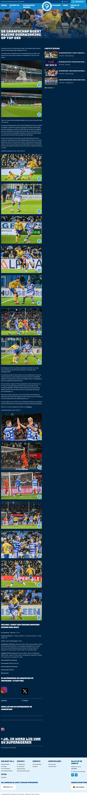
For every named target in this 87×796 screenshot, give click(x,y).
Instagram (4, 700)
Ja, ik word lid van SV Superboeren (21, 740)
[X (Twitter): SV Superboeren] (32, 691)
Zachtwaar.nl (36, 794)
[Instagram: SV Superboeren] (10, 690)
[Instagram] (72, 774)
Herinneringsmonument (6, 771)
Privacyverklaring (37, 764)
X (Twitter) (25, 700)
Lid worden (4, 766)
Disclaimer (35, 766)
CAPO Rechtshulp (5, 768)
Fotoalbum (56, 5)
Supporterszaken (5, 764)
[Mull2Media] (8, 787)
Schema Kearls (52, 764)
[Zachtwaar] (78, 787)
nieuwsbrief (74, 768)
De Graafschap (20, 766)
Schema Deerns (52, 766)
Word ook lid (79, 1)
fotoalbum (29, 407)
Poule (65, 5)
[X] (76, 774)
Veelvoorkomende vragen (23, 771)
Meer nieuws (48, 87)
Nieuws (4, 5)
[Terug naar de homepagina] (47, 6)
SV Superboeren (21, 764)
